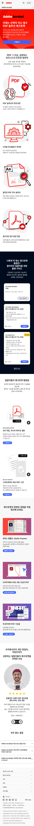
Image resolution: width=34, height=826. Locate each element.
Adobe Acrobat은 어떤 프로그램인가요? (13, 744)
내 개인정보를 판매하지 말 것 (9, 807)
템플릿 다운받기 (8, 551)
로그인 (29, 3)
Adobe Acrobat (7, 7)
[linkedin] (13, 800)
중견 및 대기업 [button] (6, 775)
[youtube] (16, 800)
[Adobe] (8, 3)
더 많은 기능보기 (8, 634)
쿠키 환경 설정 (20, 805)
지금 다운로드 (23, 298)
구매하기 (17, 42)
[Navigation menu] (2, 3)
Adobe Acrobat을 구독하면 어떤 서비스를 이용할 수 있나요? (16, 759)
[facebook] (4, 800)
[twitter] (10, 800)
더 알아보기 (7, 443)
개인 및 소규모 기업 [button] (8, 771)
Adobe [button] (5, 787)
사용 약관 (14, 805)
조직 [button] (4, 779)
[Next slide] (20, 722)
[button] (23, 2)
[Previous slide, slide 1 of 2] (13, 722)
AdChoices (20, 807)
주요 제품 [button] (5, 791)
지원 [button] (4, 783)
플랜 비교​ (17, 368)
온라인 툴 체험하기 (9, 592)
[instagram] (7, 800)
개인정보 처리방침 (7, 805)
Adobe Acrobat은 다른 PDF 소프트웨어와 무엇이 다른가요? (14, 751)
